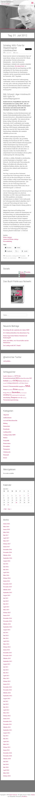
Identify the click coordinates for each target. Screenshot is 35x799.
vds (21, 397)
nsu (8, 258)
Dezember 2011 (7, 721)
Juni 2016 (5, 566)
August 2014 (6, 630)
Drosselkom (26, 378)
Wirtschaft (6, 455)
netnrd (16, 52)
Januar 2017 (6, 546)
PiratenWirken (10, 389)
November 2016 (7, 552)
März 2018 (6, 532)
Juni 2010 (5, 764)
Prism (15, 389)
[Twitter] (21, 272)
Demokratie (6, 429)
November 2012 (7, 690)
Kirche (24, 381)
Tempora (14, 397)
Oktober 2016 (7, 555)
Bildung (5, 423)
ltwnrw (26, 383)
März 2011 (6, 744)
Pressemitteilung (7, 241)
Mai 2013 (5, 673)
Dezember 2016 (7, 549)
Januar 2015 (6, 615)
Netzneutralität (13, 386)
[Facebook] (22, 277)
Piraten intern (6, 443)
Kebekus (21, 381)
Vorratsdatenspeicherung (10, 400)
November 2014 (7, 621)
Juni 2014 (5, 635)
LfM (19, 383)
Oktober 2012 (7, 693)
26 (16, 502)
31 (8, 505)
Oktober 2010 (7, 758)
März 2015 (6, 609)
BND (17, 378)
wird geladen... (7, 361)
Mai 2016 (5, 569)
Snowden (16, 392)
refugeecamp (21, 389)
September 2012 (7, 695)
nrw (24, 386)
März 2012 (6, 713)
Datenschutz (8, 256)
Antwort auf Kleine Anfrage (10, 239)
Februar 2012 (6, 715)
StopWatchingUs (22, 395)
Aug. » (9, 509)
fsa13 (11, 381)
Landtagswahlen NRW (9, 435)
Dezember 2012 (7, 687)
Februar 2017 (6, 544)
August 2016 (6, 561)
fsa (9, 381)
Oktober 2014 (7, 624)
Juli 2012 (5, 701)
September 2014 (7, 627)
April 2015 (6, 607)
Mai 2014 (5, 638)
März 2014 (6, 644)
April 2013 (6, 675)
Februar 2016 (6, 578)
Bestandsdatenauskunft (9, 378)
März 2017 (6, 541)
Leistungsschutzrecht (12, 383)
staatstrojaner (13, 258)
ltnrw (23, 383)
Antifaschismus (7, 417)
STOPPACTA (7, 395)
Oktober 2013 (7, 658)
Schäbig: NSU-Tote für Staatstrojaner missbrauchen (13, 48)
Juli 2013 (5, 667)
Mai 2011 (5, 738)
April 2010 (6, 770)
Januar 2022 (6, 524)
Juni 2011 (5, 736)
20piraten (9, 376)
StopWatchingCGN (15, 395)
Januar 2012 (6, 718)
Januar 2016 (6, 581)
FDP (30, 378)
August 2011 (6, 733)
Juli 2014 (5, 632)
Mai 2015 (5, 604)
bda (20, 376)
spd (20, 392)
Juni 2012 (5, 704)
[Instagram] (22, 274)
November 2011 (7, 724)
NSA (27, 385)
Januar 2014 (6, 650)
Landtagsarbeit (15, 256)
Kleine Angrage (7, 237)
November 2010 (7, 756)
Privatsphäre (23, 256)
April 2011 (6, 741)
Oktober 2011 (7, 727)
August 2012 (6, 698)
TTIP (19, 397)
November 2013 (7, 655)
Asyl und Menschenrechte (10, 420)
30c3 (13, 376)
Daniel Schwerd (7, 2)
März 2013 (6, 678)
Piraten (5, 389)
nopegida (21, 386)
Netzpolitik (6, 440)
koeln (28, 381)
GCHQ (15, 380)
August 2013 (6, 664)
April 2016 (6, 572)
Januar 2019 (6, 529)
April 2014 (6, 641)
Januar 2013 (6, 684)
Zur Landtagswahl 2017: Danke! (12, 345)
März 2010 (6, 773)
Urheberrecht (6, 452)
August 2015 (6, 595)
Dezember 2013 (7, 652)
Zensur (5, 458)
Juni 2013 (5, 670)
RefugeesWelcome (7, 392)
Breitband (21, 378)
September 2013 (7, 661)
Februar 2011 (6, 747)
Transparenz (6, 449)
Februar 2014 (6, 647)
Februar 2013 (6, 681)
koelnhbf (4, 383)
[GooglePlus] (22, 275)
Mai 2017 (5, 535)
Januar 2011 (6, 750)
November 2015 (7, 587)
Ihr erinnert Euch (19, 66)
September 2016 (7, 558)
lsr (21, 383)
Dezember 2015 (7, 584)
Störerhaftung (7, 397)
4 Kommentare (23, 258)
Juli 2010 (5, 761)
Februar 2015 (6, 612)
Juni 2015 (5, 601)
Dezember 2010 (7, 753)
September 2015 (7, 592)
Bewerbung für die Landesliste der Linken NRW (16, 330)
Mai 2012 (5, 707)
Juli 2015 (5, 598)
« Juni (4, 509)
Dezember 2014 (7, 618)
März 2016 (6, 575)
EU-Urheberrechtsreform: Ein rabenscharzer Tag (16, 333)
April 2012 (6, 710)
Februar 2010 (6, 776)
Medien (5, 437)
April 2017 (6, 538)
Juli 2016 (5, 564)
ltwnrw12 (6, 386)
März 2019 (6, 526)
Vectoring (24, 397)
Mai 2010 (5, 767)
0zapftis (5, 258)
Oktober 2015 (7, 589)
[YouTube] (27, 272)
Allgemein (6, 415)
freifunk (5, 381)
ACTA (16, 376)
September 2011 (7, 730)
